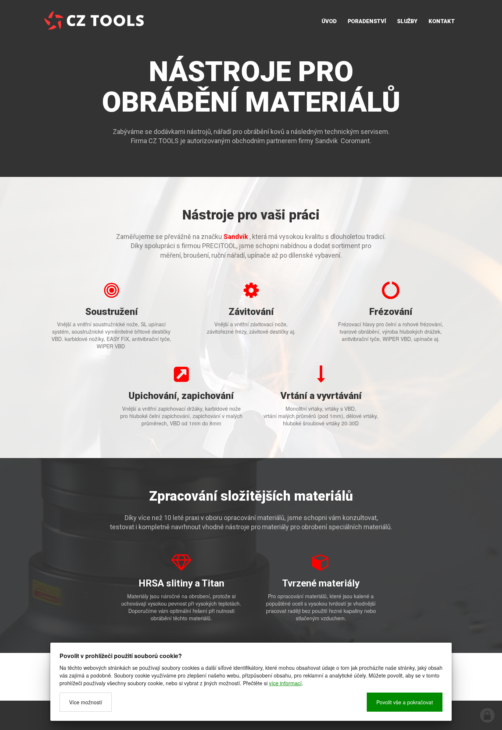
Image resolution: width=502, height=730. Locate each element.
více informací (285, 683)
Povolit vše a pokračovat (404, 702)
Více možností (85, 702)
